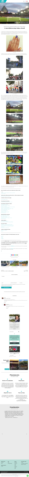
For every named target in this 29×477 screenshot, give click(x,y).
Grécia (15, 465)
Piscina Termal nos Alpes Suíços (5, 227)
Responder (5, 302)
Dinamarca (15, 463)
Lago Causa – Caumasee (4, 230)
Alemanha (15, 462)
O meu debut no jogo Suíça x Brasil (14, 28)
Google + (2, 237)
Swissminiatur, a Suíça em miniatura (5, 205)
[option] (14, 364)
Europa (15, 461)
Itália (15, 468)
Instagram (2, 238)
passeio (17, 257)
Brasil (2, 463)
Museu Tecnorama (3, 218)
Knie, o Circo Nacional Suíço (4, 210)
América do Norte (3, 465)
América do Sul (3, 461)
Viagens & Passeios (23, 464)
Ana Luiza (7, 304)
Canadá (2, 466)
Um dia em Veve (3, 193)
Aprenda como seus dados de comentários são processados (19, 291)
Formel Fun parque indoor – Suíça (5, 209)
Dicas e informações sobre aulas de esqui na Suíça (7, 225)
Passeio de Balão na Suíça (4, 199)
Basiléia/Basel (6, 26)
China (8, 462)
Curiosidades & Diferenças (24, 463)
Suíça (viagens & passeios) (21, 26)
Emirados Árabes (10, 463)
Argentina (2, 462)
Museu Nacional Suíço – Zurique (5, 215)
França (15, 464)
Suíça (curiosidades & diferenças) (13, 26)
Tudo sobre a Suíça (23, 461)
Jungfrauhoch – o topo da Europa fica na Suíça (6, 224)
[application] (14, 349)
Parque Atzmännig (3, 212)
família (15, 257)
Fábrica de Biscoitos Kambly (4, 204)
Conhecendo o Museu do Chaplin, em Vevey (6, 217)
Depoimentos (14, 407)
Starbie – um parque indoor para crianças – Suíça (7, 208)
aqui (20, 386)
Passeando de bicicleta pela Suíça (5, 207)
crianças (13, 257)
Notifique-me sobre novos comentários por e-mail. (7, 285)
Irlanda (15, 467)
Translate (15, 356)
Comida (22, 462)
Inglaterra (15, 466)
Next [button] (8, 369)
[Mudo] (17, 351)
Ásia (8, 461)
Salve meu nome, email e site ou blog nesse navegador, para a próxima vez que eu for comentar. (13, 284)
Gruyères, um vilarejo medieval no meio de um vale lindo (8, 192)
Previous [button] (6, 369)
